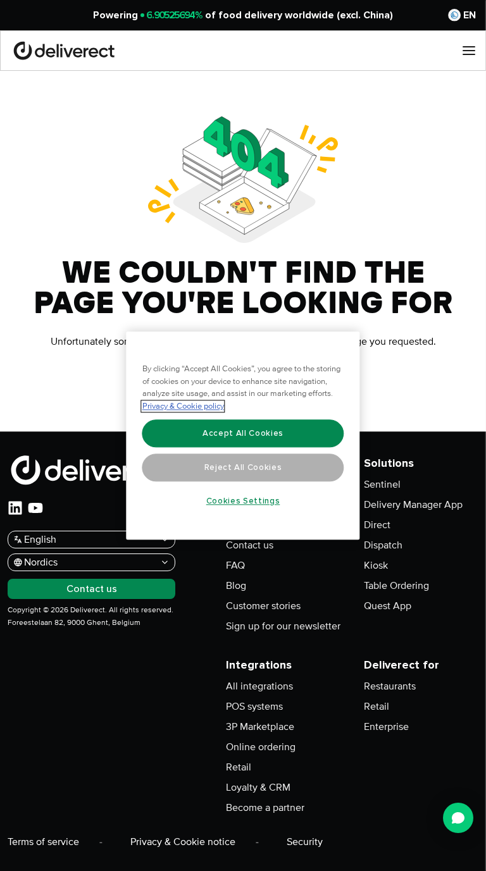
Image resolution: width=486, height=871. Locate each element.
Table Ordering (396, 585)
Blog (236, 585)
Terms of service (43, 842)
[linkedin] (15, 508)
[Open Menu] (469, 50)
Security (305, 842)
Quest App (387, 606)
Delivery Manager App (413, 504)
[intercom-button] (458, 818)
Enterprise (386, 726)
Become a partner (265, 807)
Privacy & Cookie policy (183, 406)
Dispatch (383, 545)
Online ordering (261, 747)
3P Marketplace (260, 726)
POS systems (254, 706)
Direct (377, 525)
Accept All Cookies (243, 433)
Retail (238, 767)
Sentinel (382, 484)
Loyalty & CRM (258, 787)
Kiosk (376, 565)
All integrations (259, 686)
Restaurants (390, 686)
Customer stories (263, 606)
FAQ (235, 565)
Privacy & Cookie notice (182, 842)
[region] (243, 435)
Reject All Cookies (243, 467)
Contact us (249, 545)
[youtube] (35, 508)
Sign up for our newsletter (283, 626)
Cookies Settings (243, 501)
